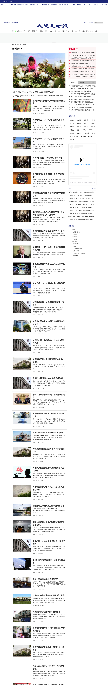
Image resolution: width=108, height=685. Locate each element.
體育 (87, 31)
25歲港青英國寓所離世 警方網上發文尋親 (83, 86)
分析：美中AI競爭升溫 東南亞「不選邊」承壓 (83, 55)
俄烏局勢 (74, 241)
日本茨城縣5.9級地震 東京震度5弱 (81, 91)
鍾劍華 (79, 120)
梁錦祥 (79, 123)
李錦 (90, 130)
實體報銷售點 (14, 22)
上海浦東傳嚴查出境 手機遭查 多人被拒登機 (83, 102)
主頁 (13, 44)
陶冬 (71, 136)
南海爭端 (74, 236)
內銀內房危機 (76, 243)
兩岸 (37, 31)
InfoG (50, 31)
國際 (41, 31)
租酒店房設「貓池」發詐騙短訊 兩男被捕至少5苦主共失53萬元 (83, 99)
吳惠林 (72, 133)
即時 (24, 31)
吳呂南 (86, 123)
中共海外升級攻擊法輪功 (78, 253)
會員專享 (19, 31)
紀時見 (74, 229)
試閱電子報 (7, 22)
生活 (63, 31)
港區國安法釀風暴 (77, 248)
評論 (59, 31)
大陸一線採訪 (76, 251)
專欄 (54, 31)
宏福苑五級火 (76, 255)
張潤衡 (84, 130)
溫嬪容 (78, 136)
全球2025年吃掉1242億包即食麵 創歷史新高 (83, 94)
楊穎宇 (86, 126)
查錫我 (84, 136)
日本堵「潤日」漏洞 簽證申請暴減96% (82, 107)
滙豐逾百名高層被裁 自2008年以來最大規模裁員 (83, 89)
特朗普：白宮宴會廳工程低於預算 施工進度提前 (83, 74)
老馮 (93, 133)
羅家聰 (93, 123)
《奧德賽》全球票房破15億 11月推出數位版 (82, 68)
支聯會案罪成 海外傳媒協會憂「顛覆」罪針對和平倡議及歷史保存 (83, 58)
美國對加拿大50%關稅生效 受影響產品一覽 (82, 60)
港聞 (33, 31)
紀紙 (83, 31)
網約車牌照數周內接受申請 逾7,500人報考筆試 (83, 63)
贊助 (85, 22)
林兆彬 (72, 130)
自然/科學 (77, 31)
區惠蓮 (72, 139)
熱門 (29, 31)
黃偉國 (72, 126)
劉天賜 (86, 120)
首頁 (12, 31)
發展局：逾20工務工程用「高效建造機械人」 (83, 52)
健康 (67, 31)
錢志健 (72, 123)
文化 (71, 31)
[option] (39, 71)
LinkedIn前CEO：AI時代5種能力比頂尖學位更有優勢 (83, 77)
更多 (90, 136)
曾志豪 (72, 120)
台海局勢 (74, 234)
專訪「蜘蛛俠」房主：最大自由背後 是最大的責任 (83, 97)
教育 (91, 31)
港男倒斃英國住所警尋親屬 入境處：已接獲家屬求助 (83, 71)
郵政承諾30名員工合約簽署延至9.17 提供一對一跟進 (83, 110)
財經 (46, 31)
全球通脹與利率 (76, 232)
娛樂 (95, 31)
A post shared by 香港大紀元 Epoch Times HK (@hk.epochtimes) (87, 182)
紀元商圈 (90, 22)
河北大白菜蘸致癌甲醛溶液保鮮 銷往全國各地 (83, 105)
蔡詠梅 (93, 126)
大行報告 (74, 246)
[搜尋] (103, 22)
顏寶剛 (79, 126)
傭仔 (78, 130)
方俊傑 (93, 120)
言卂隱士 (86, 133)
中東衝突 (74, 239)
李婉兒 (79, 133)
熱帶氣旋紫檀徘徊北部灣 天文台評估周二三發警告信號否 (83, 66)
